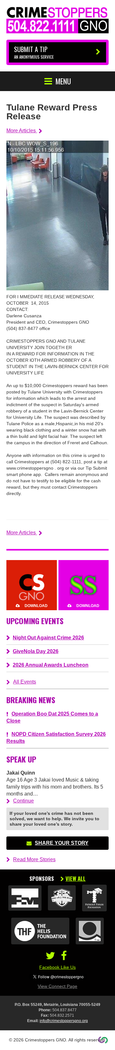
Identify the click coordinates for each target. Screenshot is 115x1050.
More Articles (21, 130)
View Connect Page (57, 986)
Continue (23, 800)
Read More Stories (34, 859)
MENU (63, 81)
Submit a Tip (34, 52)
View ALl (75, 879)
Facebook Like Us (57, 967)
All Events (24, 681)
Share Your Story (61, 843)
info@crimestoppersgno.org (64, 1021)
